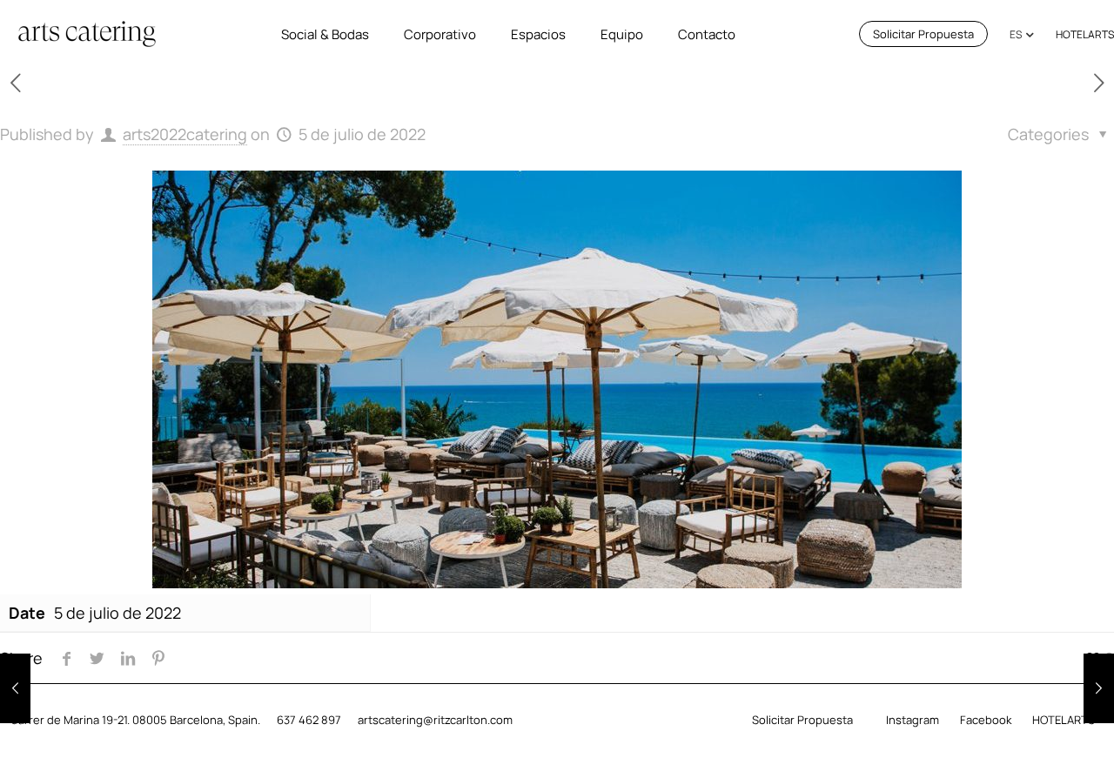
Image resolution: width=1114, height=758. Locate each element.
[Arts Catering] (87, 34)
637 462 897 (309, 720)
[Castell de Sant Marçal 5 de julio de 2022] (15, 688)
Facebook (985, 720)
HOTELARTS (1085, 34)
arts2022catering (185, 134)
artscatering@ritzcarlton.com (435, 720)
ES (1016, 34)
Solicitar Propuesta (923, 34)
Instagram (912, 720)
